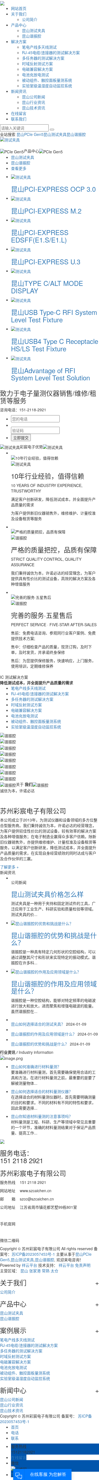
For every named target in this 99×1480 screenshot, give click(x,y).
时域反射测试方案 (37, 63)
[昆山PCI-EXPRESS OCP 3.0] (21, 176)
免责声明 (82, 1265)
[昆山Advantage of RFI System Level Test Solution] (21, 357)
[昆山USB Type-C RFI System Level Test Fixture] (21, 299)
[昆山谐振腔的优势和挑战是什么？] (42, 922)
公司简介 (29, 19)
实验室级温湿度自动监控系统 (47, 85)
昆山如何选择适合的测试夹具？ (38, 1024)
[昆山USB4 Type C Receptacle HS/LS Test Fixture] (21, 328)
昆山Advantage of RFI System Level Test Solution (50, 373)
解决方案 (18, 41)
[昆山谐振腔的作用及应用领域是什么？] (46, 971)
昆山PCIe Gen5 (29, 134)
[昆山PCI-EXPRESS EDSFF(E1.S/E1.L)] (21, 220)
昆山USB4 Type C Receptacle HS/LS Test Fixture (54, 344)
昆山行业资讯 (33, 102)
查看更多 (18, 168)
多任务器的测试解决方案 (43, 58)
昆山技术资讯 (33, 107)
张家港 (35, 1270)
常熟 (46, 1270)
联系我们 (18, 119)
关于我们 (18, 14)
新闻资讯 (18, 91)
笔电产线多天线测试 (39, 47)
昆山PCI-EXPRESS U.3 (45, 261)
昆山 (24, 1270)
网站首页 (18, 8)
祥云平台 (29, 1265)
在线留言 (18, 113)
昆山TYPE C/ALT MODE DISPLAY (47, 286)
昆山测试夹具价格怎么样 (47, 894)
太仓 (54, 1270)
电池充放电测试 (35, 74)
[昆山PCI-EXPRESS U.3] (21, 249)
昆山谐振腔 (31, 36)
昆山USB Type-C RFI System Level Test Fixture (54, 315)
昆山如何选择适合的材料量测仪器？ (42, 1091)
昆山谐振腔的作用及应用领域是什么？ (54, 987)
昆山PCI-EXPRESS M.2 (46, 210)
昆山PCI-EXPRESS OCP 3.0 (53, 189)
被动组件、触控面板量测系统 (47, 80)
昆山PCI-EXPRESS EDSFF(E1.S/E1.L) (39, 235)
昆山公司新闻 (33, 96)
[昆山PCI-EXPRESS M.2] (21, 198)
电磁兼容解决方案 (37, 69)
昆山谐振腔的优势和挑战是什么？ (54, 938)
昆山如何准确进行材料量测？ (36, 1066)
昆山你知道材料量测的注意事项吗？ (42, 1116)
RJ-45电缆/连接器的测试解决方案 (51, 52)
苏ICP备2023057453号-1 (33, 1254)
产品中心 (18, 25)
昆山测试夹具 (33, 30)
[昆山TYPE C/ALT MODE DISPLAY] (21, 270)
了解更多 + (9, 867)
